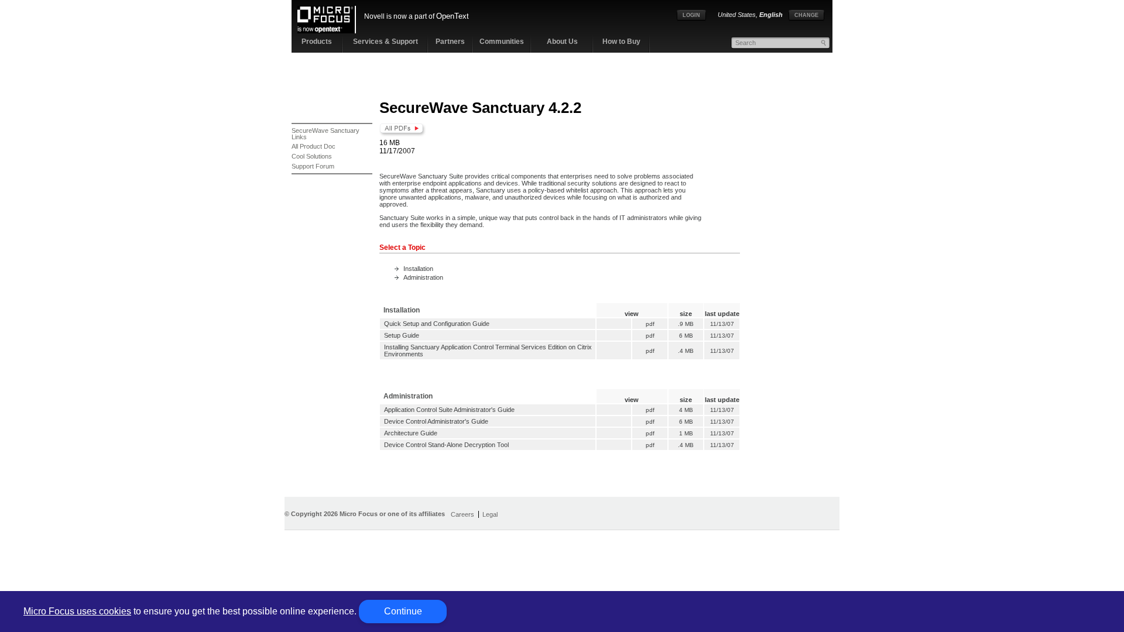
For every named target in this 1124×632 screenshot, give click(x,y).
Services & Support (385, 41)
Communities (501, 41)
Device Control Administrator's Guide (436, 421)
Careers (462, 514)
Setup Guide (401, 335)
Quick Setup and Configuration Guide (436, 323)
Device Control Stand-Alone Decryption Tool (446, 444)
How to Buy (621, 41)
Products (316, 41)
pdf (650, 324)
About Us (562, 41)
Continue (403, 611)
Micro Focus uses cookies (77, 611)
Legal (490, 514)
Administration (423, 277)
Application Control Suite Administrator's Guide (449, 409)
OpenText (452, 16)
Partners (450, 41)
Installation (418, 268)
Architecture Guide (410, 433)
